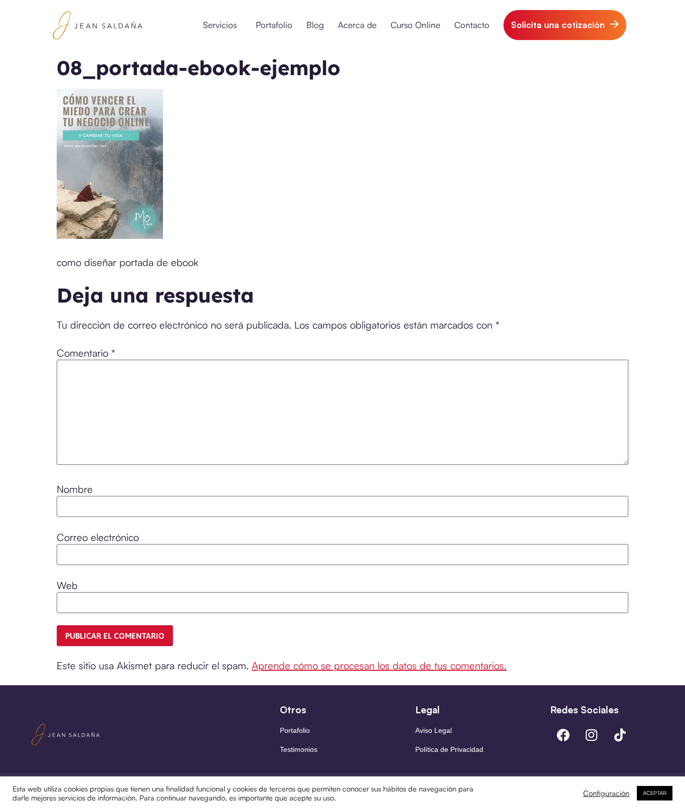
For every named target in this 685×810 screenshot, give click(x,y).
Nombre (75, 489)
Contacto (471, 25)
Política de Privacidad (449, 749)
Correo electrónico (98, 537)
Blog (315, 25)
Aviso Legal (433, 730)
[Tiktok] (620, 735)
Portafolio (274, 25)
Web (67, 586)
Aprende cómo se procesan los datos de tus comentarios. (379, 665)
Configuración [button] (606, 793)
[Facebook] (563, 735)
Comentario (86, 353)
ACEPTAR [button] (654, 792)
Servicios (220, 25)
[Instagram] (592, 735)
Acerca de (357, 25)
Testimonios (298, 749)
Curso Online (415, 25)
